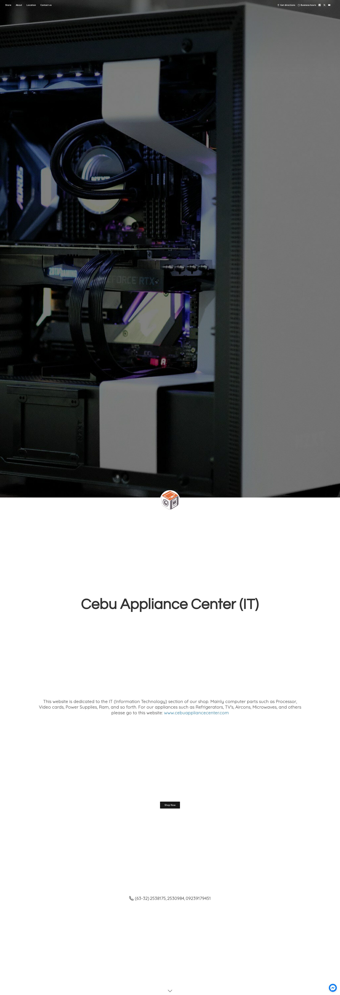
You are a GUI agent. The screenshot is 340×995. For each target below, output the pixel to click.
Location (31, 5)
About (19, 5)
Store (8, 5)
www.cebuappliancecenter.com (196, 712)
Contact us (46, 5)
